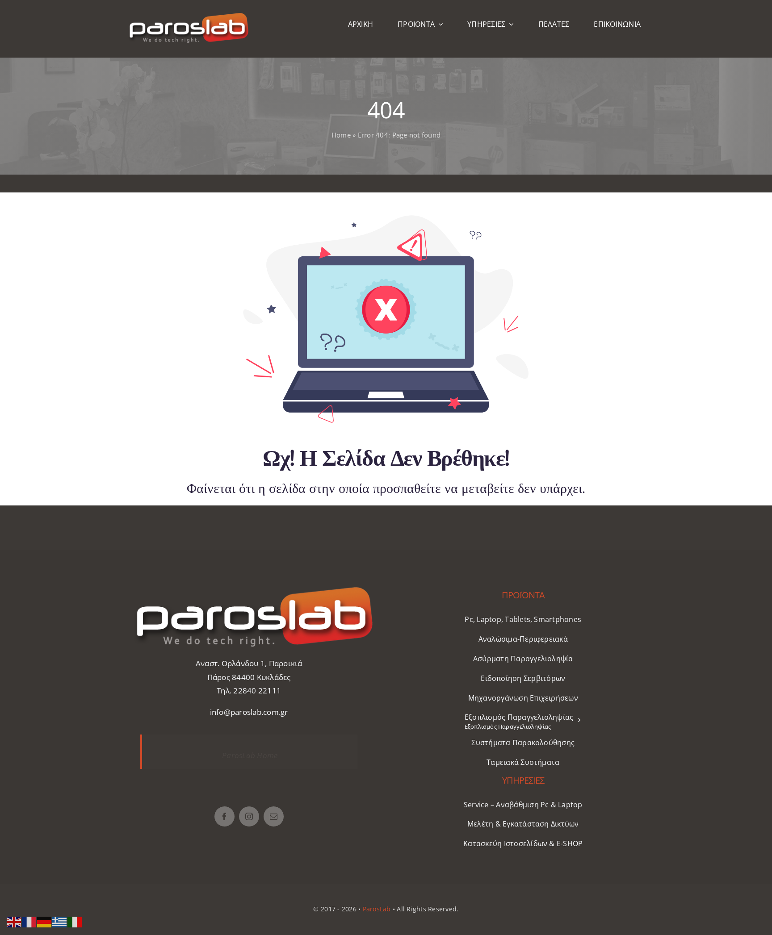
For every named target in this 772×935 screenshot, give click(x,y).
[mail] (274, 816)
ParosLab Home (249, 755)
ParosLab (377, 909)
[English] (14, 921)
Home (341, 134)
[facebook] (224, 816)
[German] (44, 921)
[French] (29, 921)
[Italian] (75, 921)
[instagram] (249, 816)
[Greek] (59, 921)
